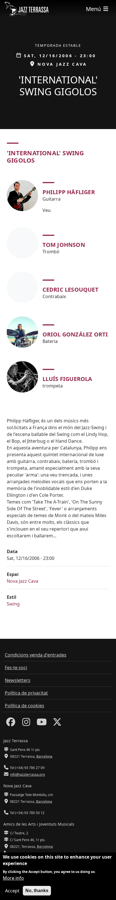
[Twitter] (57, 724)
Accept (12, 891)
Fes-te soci (16, 667)
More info (13, 878)
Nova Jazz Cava (22, 581)
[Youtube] (41, 724)
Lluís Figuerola (67, 379)
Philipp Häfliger (69, 192)
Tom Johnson (64, 245)
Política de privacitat (26, 693)
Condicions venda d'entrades (35, 655)
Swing (13, 604)
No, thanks (36, 890)
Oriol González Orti (75, 334)
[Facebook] (10, 724)
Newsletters (17, 680)
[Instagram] (26, 724)
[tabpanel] (58, 285)
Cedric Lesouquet (71, 289)
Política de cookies (24, 705)
